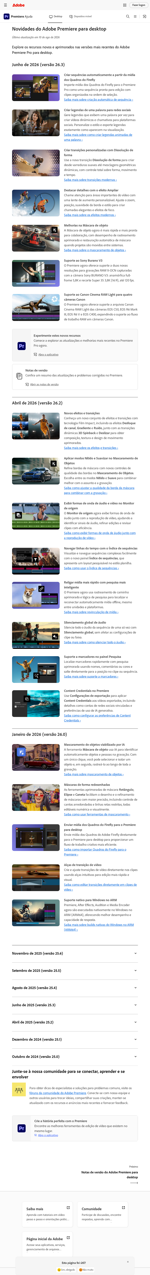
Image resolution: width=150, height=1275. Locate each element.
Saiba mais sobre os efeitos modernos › (90, 215)
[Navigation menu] (5, 5)
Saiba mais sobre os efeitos (82, 448)
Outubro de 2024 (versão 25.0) (35, 1056)
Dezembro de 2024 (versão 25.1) (37, 1039)
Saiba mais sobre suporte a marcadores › (91, 676)
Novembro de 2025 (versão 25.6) (37, 953)
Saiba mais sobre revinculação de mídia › (91, 612)
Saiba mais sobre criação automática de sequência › (98, 100)
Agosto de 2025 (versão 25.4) (34, 988)
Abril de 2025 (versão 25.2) (32, 1022)
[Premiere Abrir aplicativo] (144, 16)
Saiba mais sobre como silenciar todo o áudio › (95, 642)
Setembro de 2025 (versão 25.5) (36, 970)
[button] (125, 5)
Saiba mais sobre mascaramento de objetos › (94, 774)
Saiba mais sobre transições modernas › (90, 180)
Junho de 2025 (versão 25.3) (33, 1005)
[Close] (128, 1262)
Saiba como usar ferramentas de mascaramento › (97, 814)
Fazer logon (138, 5)
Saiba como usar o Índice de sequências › (91, 568)
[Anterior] (43, 1178)
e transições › (109, 448)
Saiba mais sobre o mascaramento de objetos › (95, 250)
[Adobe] (18, 5)
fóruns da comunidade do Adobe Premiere (57, 1093)
